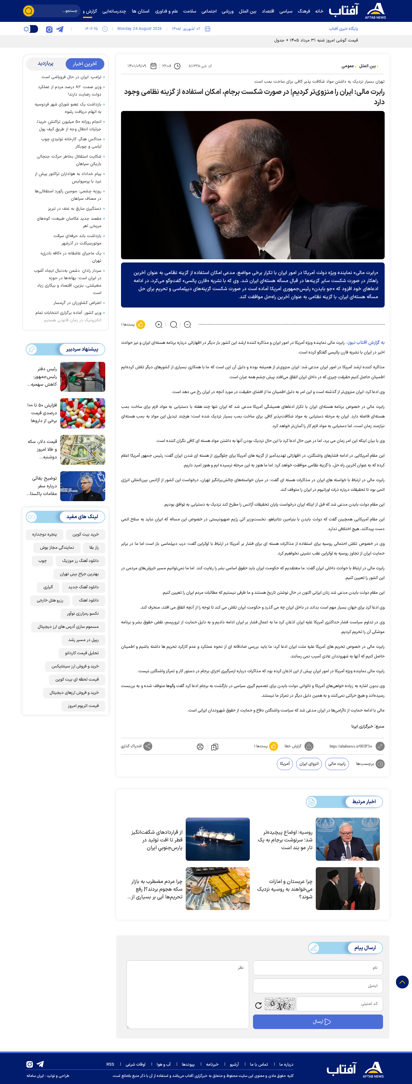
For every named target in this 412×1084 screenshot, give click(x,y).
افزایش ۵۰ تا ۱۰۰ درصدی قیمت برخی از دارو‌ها (42, 413)
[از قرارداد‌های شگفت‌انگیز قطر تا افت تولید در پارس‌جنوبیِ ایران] (218, 839)
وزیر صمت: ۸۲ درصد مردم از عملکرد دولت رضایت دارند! (69, 91)
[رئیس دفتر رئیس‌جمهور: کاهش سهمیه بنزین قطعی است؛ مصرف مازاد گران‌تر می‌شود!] (81, 376)
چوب (42, 561)
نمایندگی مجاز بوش (57, 548)
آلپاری (48, 587)
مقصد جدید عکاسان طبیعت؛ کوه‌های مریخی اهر (69, 222)
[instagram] (49, 29)
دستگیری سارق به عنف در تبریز (74, 209)
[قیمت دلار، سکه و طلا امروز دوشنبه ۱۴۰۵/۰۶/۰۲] (81, 449)
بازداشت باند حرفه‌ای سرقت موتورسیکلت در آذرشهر (77, 240)
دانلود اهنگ (89, 600)
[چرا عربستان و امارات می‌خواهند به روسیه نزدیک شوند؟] (348, 888)
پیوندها (188, 1064)
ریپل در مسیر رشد (83, 640)
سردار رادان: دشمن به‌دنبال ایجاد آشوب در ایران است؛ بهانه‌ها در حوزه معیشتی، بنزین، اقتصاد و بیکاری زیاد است (67, 282)
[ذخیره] (215, 746)
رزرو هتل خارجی (50, 600)
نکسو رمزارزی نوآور (83, 614)
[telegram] (59, 29)
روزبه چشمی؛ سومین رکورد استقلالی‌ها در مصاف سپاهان (68, 195)
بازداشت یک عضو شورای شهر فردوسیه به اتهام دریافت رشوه (68, 108)
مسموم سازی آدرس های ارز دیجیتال (68, 627)
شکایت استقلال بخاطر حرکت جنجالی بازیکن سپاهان (69, 160)
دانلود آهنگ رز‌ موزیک (80, 561)
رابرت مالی (337, 764)
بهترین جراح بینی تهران (79, 574)
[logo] (358, 10)
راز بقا (94, 548)
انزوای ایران (309, 764)
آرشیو (234, 1064)
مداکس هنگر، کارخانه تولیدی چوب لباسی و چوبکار (71, 143)
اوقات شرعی (135, 1064)
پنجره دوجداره (44, 534)
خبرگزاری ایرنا (362, 726)
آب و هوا (164, 1064)
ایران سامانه (35, 1076)
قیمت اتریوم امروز (83, 706)
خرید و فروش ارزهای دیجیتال (74, 693)
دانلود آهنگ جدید (83, 587)
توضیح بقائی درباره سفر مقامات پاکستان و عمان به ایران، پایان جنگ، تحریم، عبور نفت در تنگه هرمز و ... (42, 486)
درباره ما (286, 1064)
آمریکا (285, 764)
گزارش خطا (293, 746)
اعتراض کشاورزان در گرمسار (77, 303)
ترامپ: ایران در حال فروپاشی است (71, 77)
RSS (110, 1064)
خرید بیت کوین (85, 534)
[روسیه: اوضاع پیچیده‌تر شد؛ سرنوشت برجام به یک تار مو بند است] (348, 839)
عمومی (348, 66)
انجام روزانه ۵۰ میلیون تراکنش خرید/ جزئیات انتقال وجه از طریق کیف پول (69, 126)
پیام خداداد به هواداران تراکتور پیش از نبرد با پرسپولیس (68, 178)
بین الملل (367, 66)
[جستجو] (28, 10)
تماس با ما (259, 1064)
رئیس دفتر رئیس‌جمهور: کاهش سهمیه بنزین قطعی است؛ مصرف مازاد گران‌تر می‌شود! (44, 377)
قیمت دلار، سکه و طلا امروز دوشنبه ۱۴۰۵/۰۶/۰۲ (42, 449)
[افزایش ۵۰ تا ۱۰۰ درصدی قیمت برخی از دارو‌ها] (81, 412)
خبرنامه (212, 1064)
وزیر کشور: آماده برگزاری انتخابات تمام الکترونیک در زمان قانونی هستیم (68, 317)
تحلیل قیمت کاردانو (82, 653)
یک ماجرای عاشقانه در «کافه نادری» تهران (71, 257)
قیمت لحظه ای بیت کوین (77, 679)
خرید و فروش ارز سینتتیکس (75, 666)
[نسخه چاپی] (199, 746)
